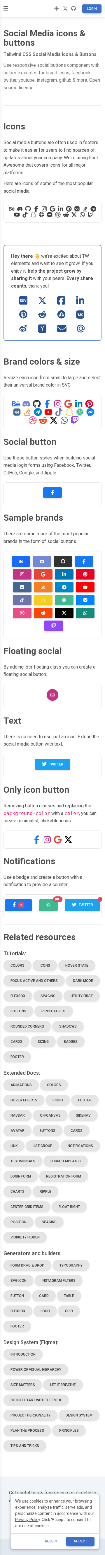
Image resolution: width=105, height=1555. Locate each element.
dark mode (83, 981)
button (17, 1296)
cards (16, 1042)
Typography (71, 1265)
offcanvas (50, 1115)
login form (20, 1176)
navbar (17, 1115)
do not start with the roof (36, 1400)
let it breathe (63, 1385)
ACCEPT (80, 1541)
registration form (63, 1176)
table (69, 1296)
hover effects (23, 1100)
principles (69, 1430)
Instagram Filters (59, 1281)
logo (45, 1311)
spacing (48, 996)
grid (69, 1311)
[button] (37, 839)
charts (17, 1192)
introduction (23, 1354)
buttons (18, 1011)
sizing (43, 1042)
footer (17, 1057)
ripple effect (53, 1011)
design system (79, 1415)
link (14, 1146)
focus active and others (34, 981)
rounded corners (27, 1026)
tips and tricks (24, 1446)
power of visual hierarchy (35, 1370)
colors (17, 965)
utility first (82, 996)
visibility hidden (25, 1237)
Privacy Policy (27, 1519)
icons (45, 965)
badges (71, 1042)
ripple (45, 1192)
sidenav (83, 1115)
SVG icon (18, 1281)
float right (69, 1207)
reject (51, 1541)
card (44, 1296)
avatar (17, 1131)
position (18, 1222)
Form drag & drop (27, 1265)
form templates (65, 1161)
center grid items (26, 1207)
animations (21, 1085)
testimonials (22, 1161)
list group (42, 1146)
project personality (30, 1415)
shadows (68, 1026)
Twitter (56, 764)
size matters (22, 1385)
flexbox (17, 996)
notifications (80, 1146)
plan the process (27, 1430)
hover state (76, 965)
